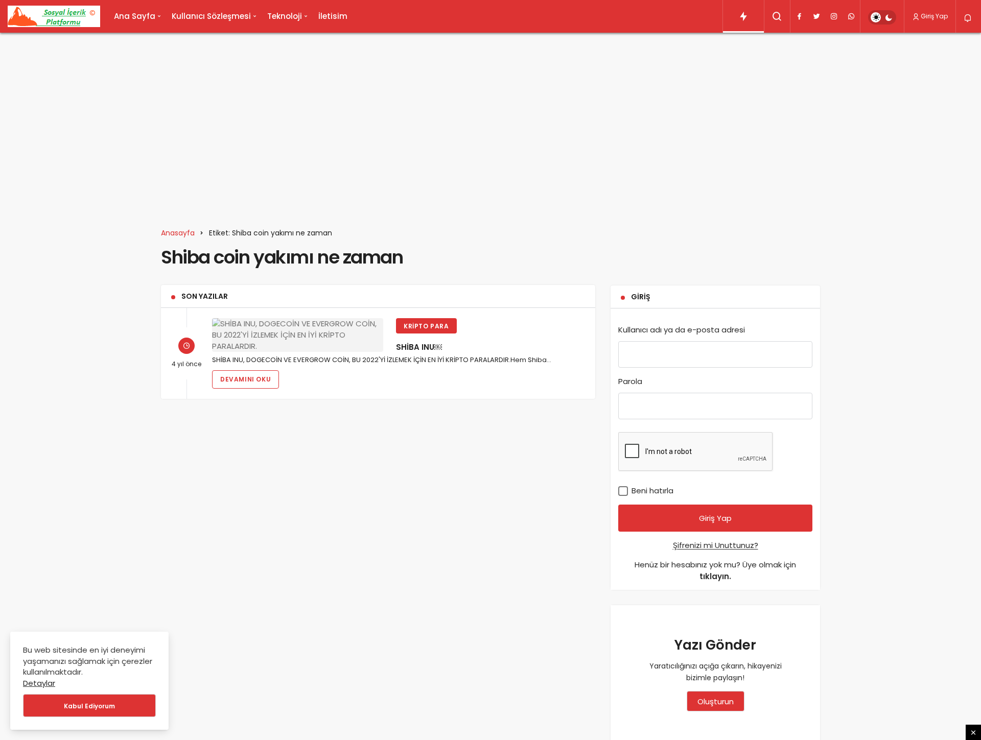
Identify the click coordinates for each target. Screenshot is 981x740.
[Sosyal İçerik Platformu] (54, 16)
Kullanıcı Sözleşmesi (211, 16)
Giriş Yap (934, 16)
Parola (630, 381)
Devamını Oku (245, 379)
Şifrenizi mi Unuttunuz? (715, 545)
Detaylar (39, 683)
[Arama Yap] (777, 16)
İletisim (332, 16)
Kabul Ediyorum (89, 706)
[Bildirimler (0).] (968, 18)
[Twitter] (816, 16)
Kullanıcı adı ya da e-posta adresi (681, 329)
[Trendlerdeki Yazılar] (743, 16)
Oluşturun (715, 701)
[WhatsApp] (851, 16)
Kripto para (426, 326)
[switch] (882, 17)
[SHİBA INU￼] (297, 334)
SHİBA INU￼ (419, 346)
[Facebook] (799, 16)
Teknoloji (284, 16)
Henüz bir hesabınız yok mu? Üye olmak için (715, 570)
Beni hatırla (651, 490)
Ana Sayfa (134, 16)
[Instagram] (834, 16)
